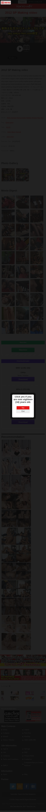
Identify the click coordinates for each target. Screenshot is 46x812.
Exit (23, 411)
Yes (23, 408)
